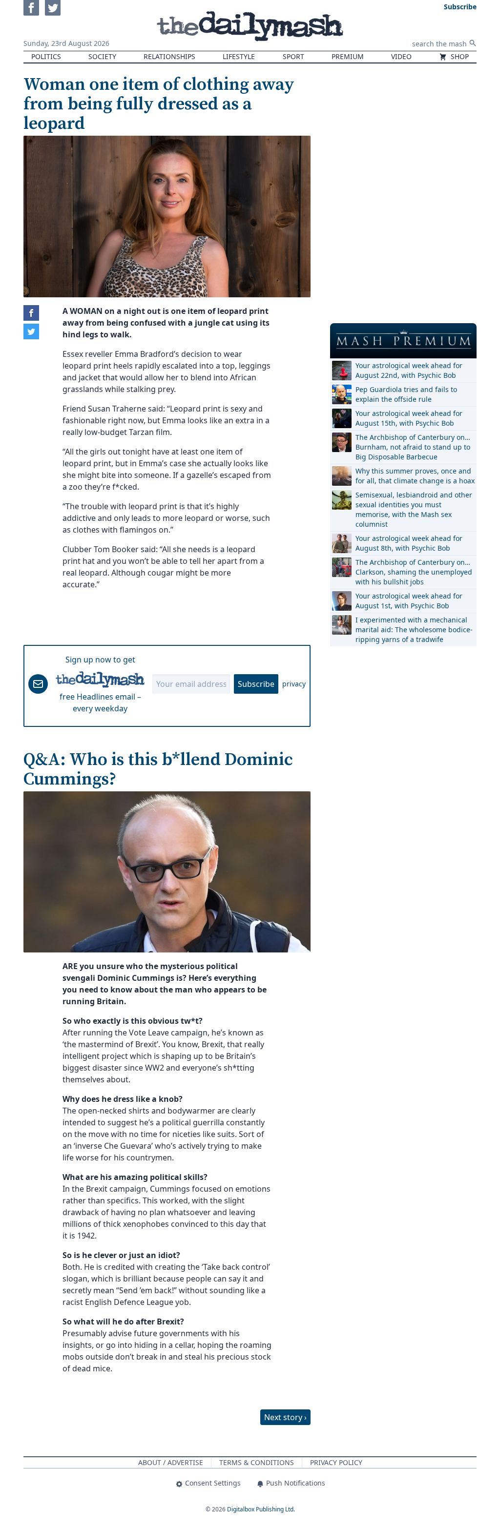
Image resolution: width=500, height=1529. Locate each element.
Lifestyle (239, 56)
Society (102, 56)
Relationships (169, 56)
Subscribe (256, 684)
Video (401, 56)
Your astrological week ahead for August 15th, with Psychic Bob (408, 418)
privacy (294, 683)
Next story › (285, 1417)
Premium (348, 56)
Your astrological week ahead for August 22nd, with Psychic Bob (408, 370)
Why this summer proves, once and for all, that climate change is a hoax (415, 475)
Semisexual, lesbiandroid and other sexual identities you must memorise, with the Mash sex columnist (413, 509)
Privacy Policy (336, 1462)
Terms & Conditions (256, 1462)
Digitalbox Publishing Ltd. (261, 1509)
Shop (459, 56)
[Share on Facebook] (31, 313)
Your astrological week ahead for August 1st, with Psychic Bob (408, 600)
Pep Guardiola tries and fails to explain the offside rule (406, 394)
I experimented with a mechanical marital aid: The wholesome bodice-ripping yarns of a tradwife (414, 629)
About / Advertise (170, 1462)
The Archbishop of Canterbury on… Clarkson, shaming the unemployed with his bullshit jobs (413, 572)
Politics (46, 56)
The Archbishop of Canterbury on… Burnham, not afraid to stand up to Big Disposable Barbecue (412, 447)
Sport (293, 56)
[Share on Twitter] (31, 331)
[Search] (473, 43)
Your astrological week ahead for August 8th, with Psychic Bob (408, 543)
